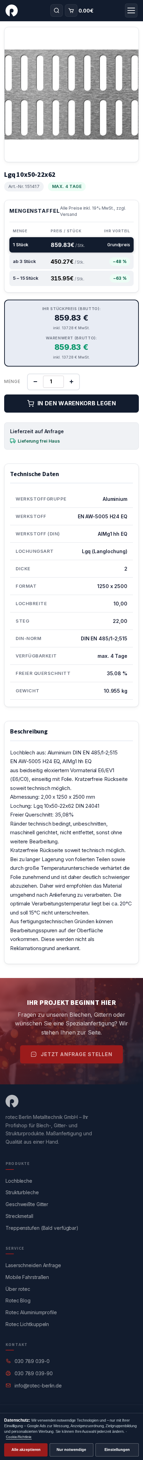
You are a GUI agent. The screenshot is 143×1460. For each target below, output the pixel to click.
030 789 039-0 (32, 1361)
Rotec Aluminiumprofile (31, 1312)
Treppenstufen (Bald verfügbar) (42, 1228)
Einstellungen (117, 1449)
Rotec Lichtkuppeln (27, 1324)
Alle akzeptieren (26, 1449)
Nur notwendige (71, 1449)
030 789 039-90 (34, 1373)
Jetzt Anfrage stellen (76, 1054)
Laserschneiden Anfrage (33, 1265)
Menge (12, 381)
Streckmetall (19, 1216)
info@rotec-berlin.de (38, 1385)
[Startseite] (12, 10)
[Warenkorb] (71, 10)
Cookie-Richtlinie (19, 1437)
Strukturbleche (22, 1192)
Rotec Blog (18, 1300)
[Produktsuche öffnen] (56, 10)
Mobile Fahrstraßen (27, 1277)
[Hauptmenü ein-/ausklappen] (131, 10)
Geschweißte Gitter (27, 1204)
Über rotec (18, 1289)
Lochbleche (19, 1181)
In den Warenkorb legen (76, 403)
